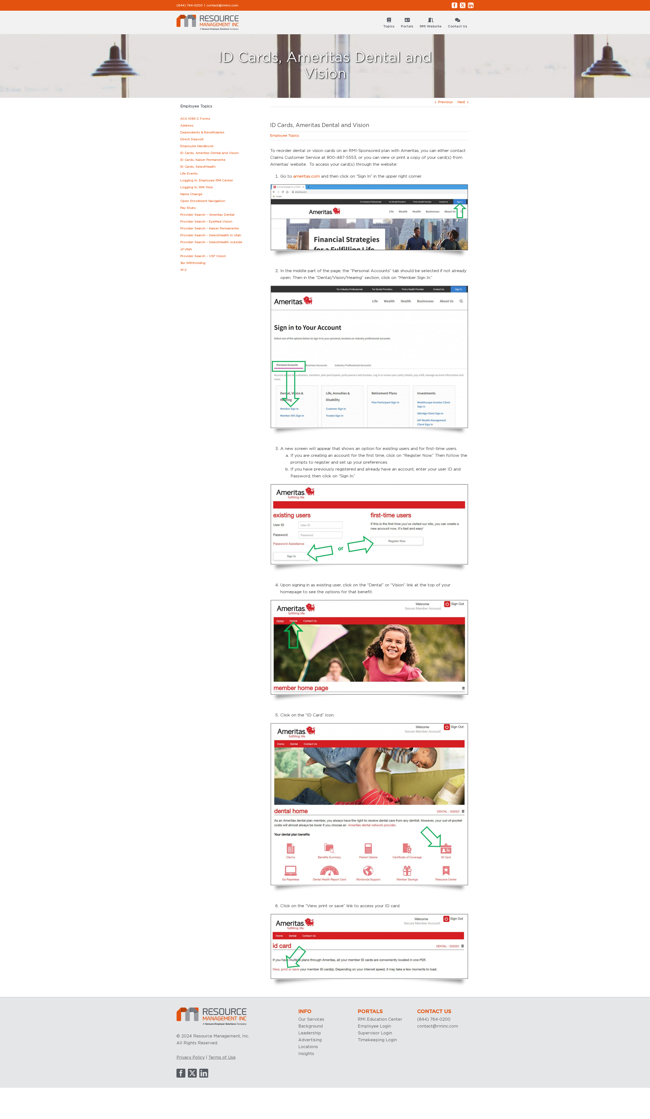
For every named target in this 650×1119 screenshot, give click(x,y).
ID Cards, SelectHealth (198, 166)
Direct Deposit (192, 139)
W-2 (183, 269)
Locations (308, 1047)
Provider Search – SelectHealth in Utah (210, 235)
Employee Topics (284, 135)
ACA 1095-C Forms (195, 118)
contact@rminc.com (222, 5)
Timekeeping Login (377, 1040)
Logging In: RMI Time (196, 187)
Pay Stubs (188, 207)
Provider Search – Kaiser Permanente (209, 228)
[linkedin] (203, 1073)
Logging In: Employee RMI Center (206, 180)
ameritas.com (306, 176)
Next (461, 102)
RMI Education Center (380, 1019)
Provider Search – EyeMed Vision (206, 221)
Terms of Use (222, 1057)
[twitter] (192, 1073)
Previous (445, 102)
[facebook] (180, 1073)
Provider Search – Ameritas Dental (207, 214)
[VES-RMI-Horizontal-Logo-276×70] (211, 1009)
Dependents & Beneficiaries (202, 132)
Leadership (309, 1033)
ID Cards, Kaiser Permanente (202, 159)
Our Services (311, 1019)
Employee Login (374, 1026)
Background (310, 1026)
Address (186, 125)
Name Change (191, 194)
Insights (306, 1054)
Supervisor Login (375, 1033)
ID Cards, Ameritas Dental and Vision (209, 152)
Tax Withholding (192, 262)
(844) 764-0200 (433, 1019)
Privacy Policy (190, 1057)
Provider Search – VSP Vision (203, 256)
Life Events (189, 173)
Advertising (310, 1040)
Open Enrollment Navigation (202, 200)
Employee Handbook (197, 146)
